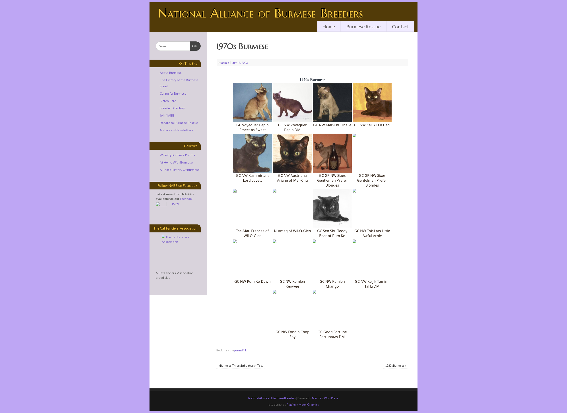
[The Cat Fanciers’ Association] (178, 251)
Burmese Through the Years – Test (240, 365)
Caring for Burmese (173, 93)
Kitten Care (168, 101)
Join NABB (167, 115)
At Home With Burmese (176, 162)
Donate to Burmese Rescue (179, 123)
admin (225, 62)
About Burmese (171, 72)
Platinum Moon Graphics (303, 404)
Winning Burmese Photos (177, 155)
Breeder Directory (172, 108)
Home (328, 26)
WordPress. (331, 398)
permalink (240, 350)
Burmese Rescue (363, 26)
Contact (400, 26)
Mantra (316, 398)
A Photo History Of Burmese (180, 169)
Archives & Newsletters (176, 130)
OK (193, 46)
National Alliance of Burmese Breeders (260, 13)
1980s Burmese (395, 365)
